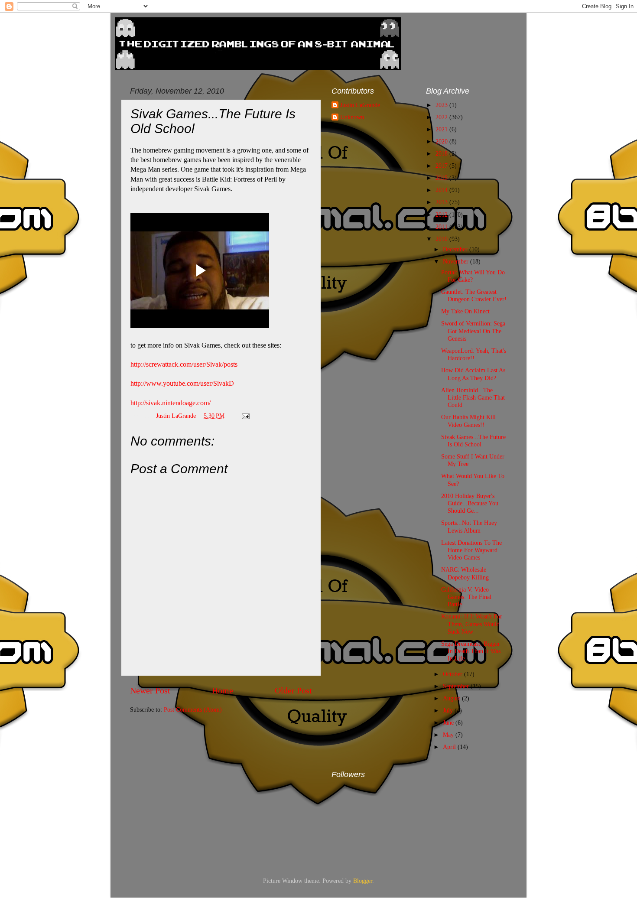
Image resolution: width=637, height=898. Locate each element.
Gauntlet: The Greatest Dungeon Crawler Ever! (474, 295)
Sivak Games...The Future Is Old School (473, 440)
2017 (442, 165)
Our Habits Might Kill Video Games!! (468, 420)
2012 (442, 214)
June (449, 722)
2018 (442, 153)
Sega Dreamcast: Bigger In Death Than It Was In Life (470, 651)
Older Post (293, 690)
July (449, 710)
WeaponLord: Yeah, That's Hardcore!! (473, 354)
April (450, 746)
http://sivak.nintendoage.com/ (170, 403)
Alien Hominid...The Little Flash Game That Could (473, 398)
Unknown (352, 117)
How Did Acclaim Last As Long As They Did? (473, 374)
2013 (442, 201)
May (449, 734)
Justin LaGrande (360, 104)
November (456, 261)
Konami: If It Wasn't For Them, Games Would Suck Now (471, 624)
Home (222, 690)
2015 (442, 177)
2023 (442, 104)
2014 (442, 189)
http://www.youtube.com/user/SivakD (182, 383)
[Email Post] (245, 415)
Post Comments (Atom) (193, 709)
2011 (442, 226)
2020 (442, 141)
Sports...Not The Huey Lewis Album (469, 526)
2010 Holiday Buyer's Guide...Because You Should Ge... (469, 503)
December (456, 249)
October (453, 673)
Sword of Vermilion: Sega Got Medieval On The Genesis (473, 331)
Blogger (362, 880)
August (452, 698)
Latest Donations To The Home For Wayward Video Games (471, 550)
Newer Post (150, 690)
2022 (442, 117)
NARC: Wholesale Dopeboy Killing (465, 573)
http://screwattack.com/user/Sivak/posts (183, 364)
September (457, 686)
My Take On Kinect (465, 311)
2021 (442, 129)
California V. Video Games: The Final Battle (466, 597)
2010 (442, 238)
